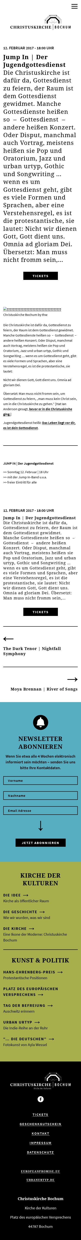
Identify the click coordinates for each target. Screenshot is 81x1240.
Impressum (41, 1143)
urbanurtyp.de (41, 1180)
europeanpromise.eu (40, 1171)
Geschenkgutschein (41, 1124)
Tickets (41, 276)
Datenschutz (40, 1152)
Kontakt (40, 1133)
